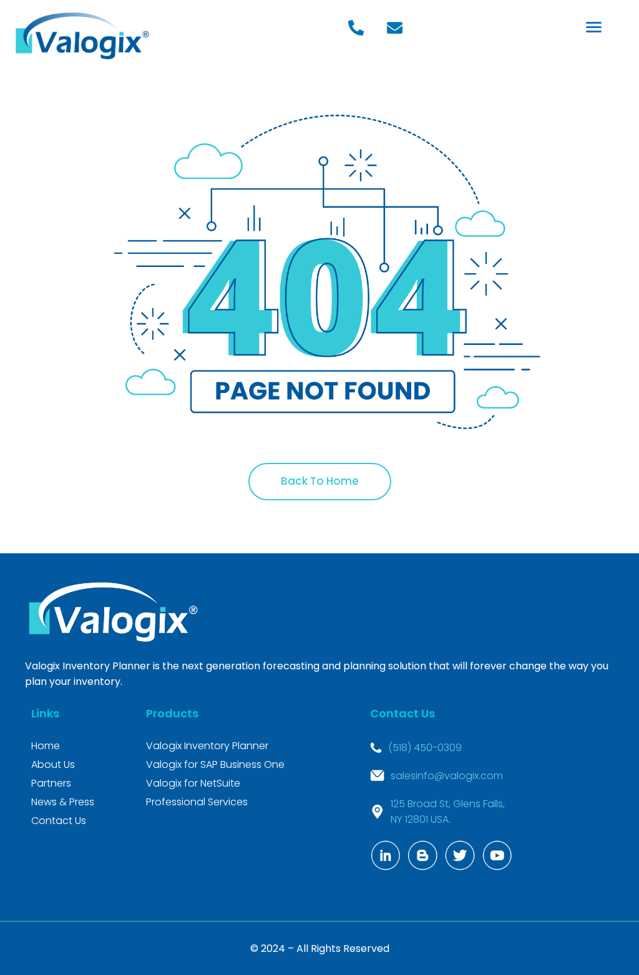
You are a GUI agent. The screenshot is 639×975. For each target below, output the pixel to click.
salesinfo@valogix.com (447, 776)
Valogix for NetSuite (193, 783)
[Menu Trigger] (594, 26)
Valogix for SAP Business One (215, 764)
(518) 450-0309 (425, 747)
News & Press (62, 802)
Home (45, 746)
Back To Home (320, 480)
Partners (51, 783)
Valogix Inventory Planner (207, 746)
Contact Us (58, 820)
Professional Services (197, 802)
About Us (53, 764)
